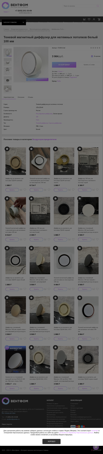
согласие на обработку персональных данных (76, 433)
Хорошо (51, 441)
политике (94, 431)
